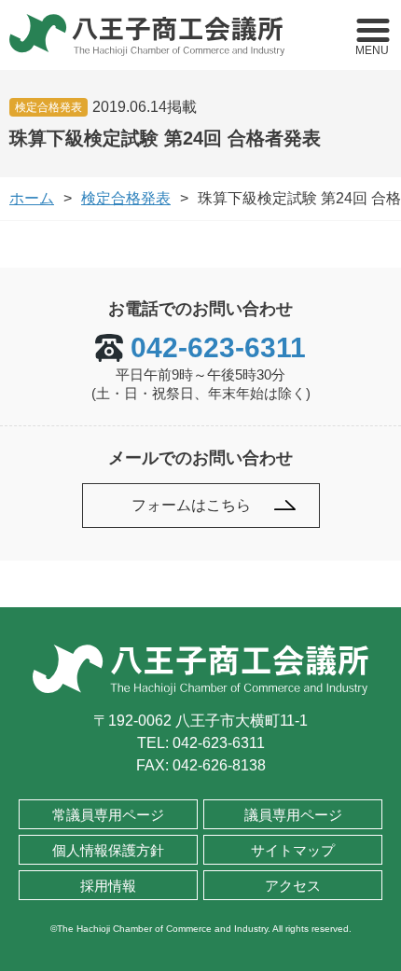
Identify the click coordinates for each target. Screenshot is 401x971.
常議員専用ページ (108, 815)
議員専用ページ (293, 815)
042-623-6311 (218, 348)
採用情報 (108, 886)
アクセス (293, 886)
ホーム (31, 198)
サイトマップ (293, 850)
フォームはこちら (191, 505)
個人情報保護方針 (108, 850)
